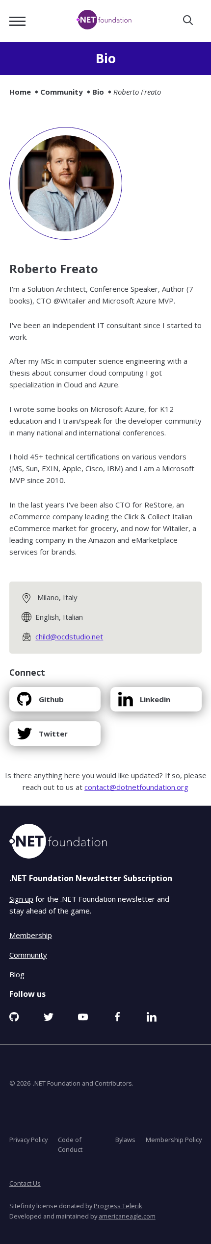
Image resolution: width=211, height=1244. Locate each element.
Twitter (42, 737)
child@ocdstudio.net (69, 636)
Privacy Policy (28, 1139)
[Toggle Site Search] (188, 20)
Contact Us (25, 1183)
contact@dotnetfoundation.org (136, 787)
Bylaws (125, 1139)
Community (61, 92)
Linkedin (144, 702)
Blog (17, 974)
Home (20, 92)
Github (40, 702)
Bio (98, 92)
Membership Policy (174, 1139)
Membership (30, 934)
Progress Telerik (118, 1205)
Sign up (21, 899)
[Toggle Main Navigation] (17, 21)
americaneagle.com (127, 1215)
